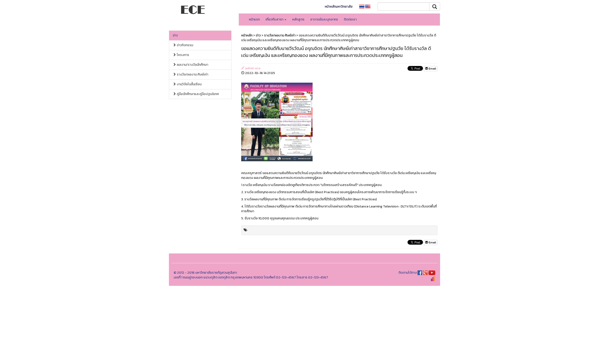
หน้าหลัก (246, 35)
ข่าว (175, 35)
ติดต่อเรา (350, 19)
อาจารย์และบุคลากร (324, 19)
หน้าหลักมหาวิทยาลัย (339, 6)
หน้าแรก (254, 19)
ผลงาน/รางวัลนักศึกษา (192, 64)
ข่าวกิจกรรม (184, 45)
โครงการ (182, 54)
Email (432, 68)
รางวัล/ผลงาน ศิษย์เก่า (192, 74)
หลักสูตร (298, 19)
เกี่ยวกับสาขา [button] (274, 19)
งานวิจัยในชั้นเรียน (188, 84)
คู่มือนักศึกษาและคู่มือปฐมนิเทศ (197, 93)
